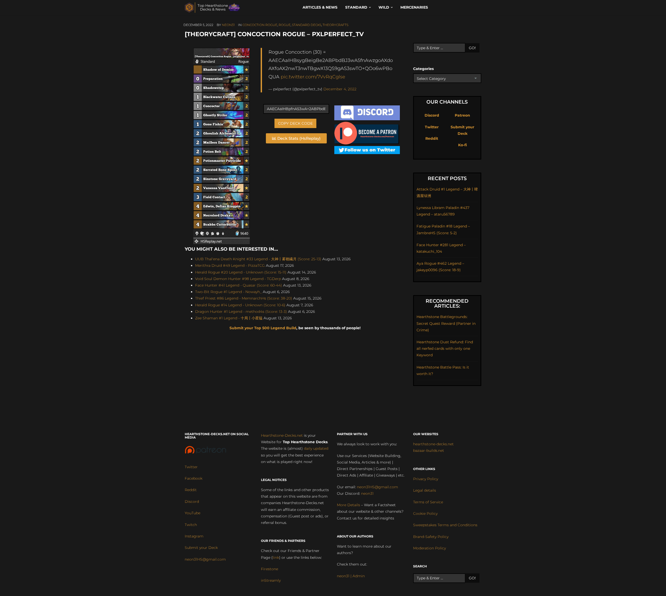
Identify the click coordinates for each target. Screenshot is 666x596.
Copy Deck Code (295, 123)
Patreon (462, 115)
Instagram (194, 536)
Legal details (424, 490)
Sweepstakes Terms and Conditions (445, 525)
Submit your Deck (201, 547)
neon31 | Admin (351, 576)
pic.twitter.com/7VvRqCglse (313, 76)
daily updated (316, 448)
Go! (472, 48)
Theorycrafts (335, 25)
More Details (348, 505)
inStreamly (271, 580)
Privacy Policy (425, 479)
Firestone (269, 569)
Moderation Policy (429, 548)
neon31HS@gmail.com (205, 559)
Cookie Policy (425, 513)
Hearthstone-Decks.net (282, 435)
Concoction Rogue (259, 25)
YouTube (192, 513)
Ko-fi (462, 145)
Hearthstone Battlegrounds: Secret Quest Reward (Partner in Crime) (446, 323)
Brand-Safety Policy (431, 536)
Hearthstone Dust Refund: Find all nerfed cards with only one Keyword (445, 348)
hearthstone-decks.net (433, 444)
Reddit (431, 138)
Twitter (432, 127)
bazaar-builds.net (428, 450)
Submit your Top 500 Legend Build (262, 328)
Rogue (285, 25)
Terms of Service (428, 502)
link (276, 557)
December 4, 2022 (339, 89)
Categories (423, 68)
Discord (432, 115)
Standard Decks (306, 25)
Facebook (193, 478)
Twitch (191, 524)
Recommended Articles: (447, 303)
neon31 (228, 25)
